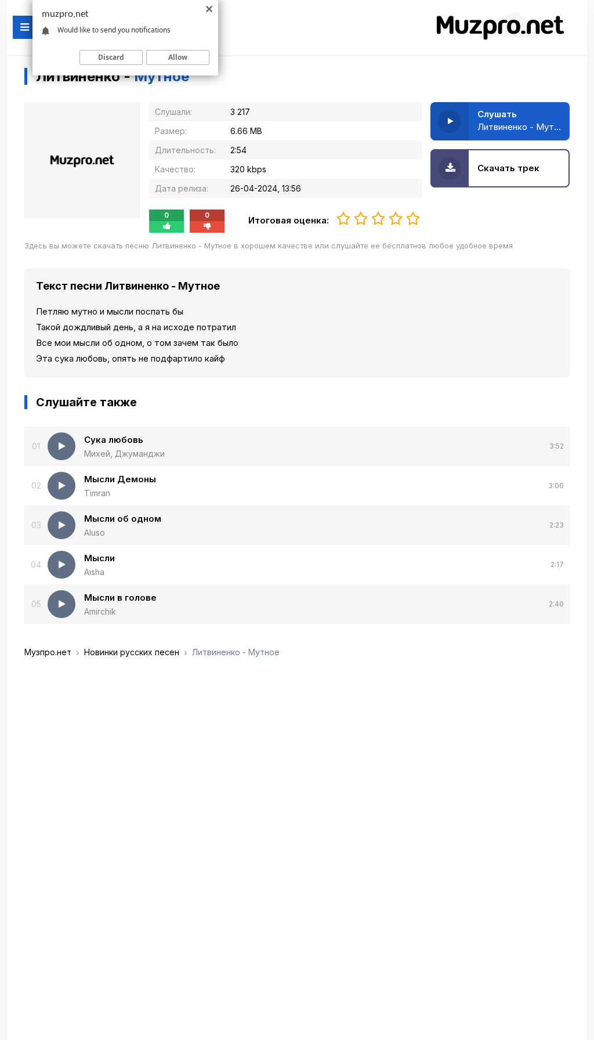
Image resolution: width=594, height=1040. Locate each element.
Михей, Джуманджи (124, 453)
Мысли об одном (122, 518)
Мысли (99, 558)
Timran (97, 493)
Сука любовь (113, 439)
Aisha (94, 572)
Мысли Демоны (120, 479)
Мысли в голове (120, 597)
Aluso (94, 532)
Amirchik (100, 611)
